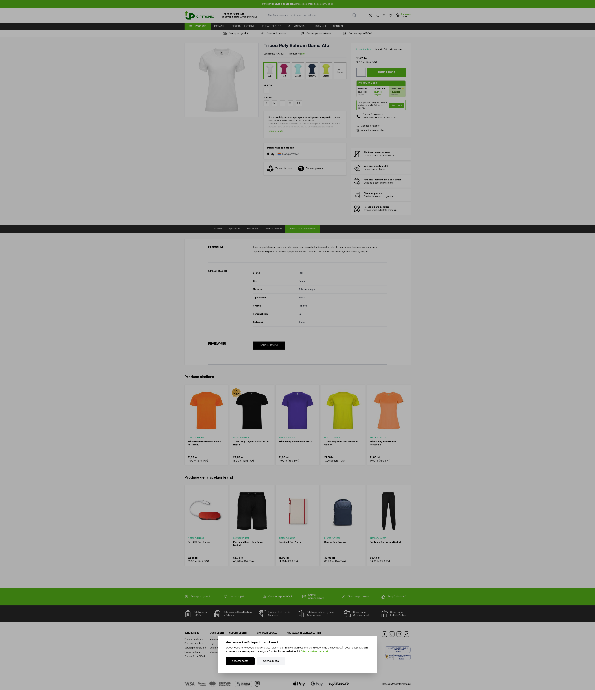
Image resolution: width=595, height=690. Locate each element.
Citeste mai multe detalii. (315, 651)
